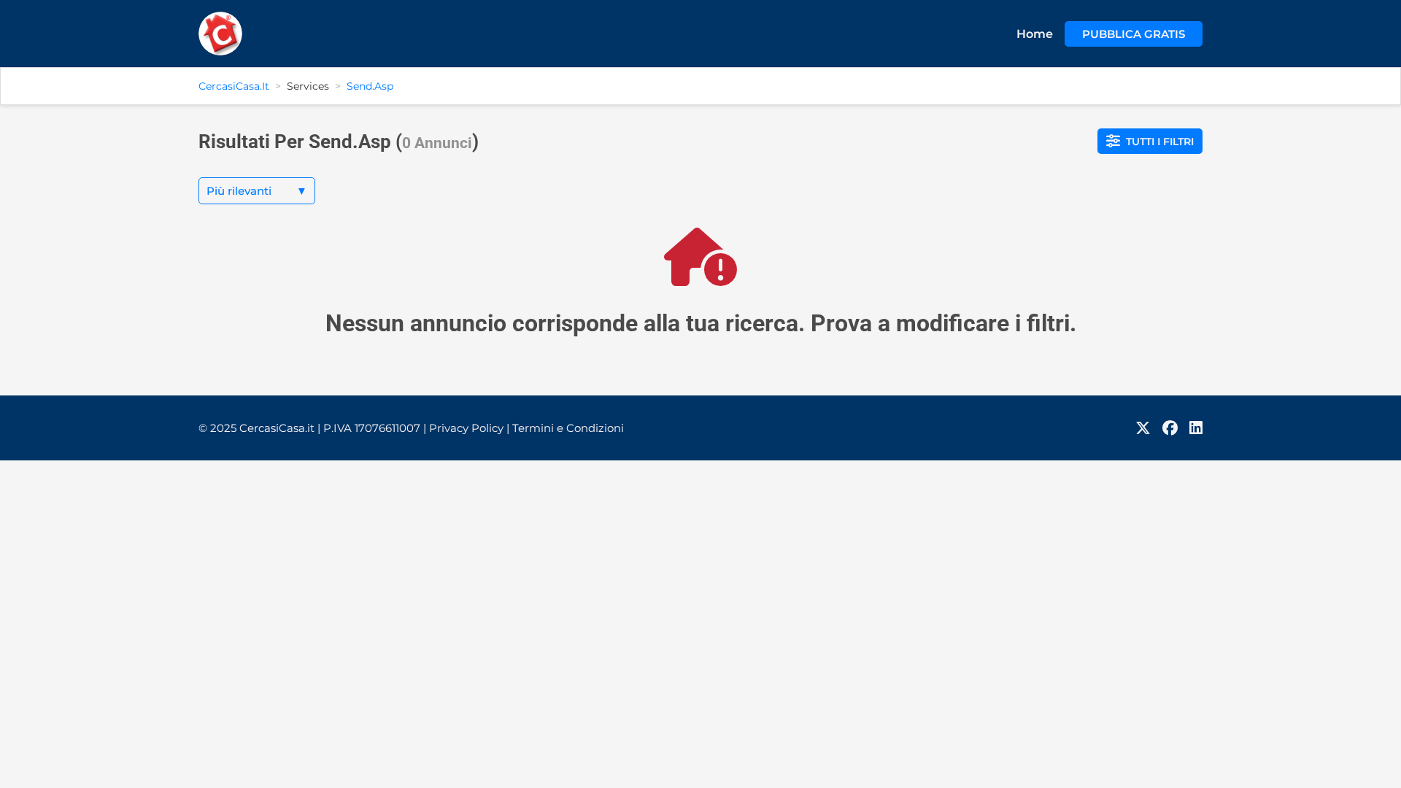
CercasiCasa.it (233, 86)
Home (1034, 34)
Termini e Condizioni (568, 428)
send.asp (370, 86)
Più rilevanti (257, 191)
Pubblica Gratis (1133, 34)
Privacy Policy (469, 428)
